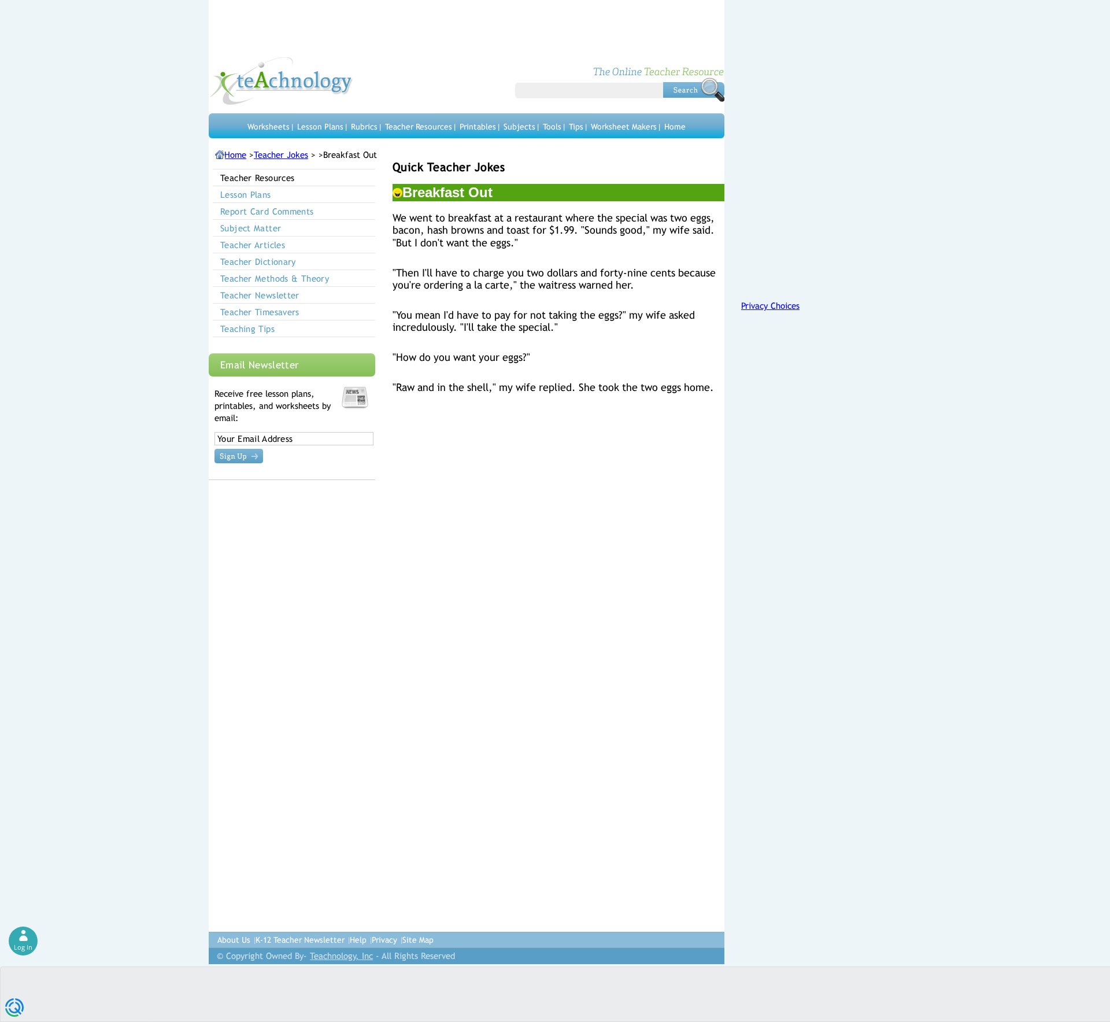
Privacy (384, 939)
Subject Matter (250, 228)
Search (693, 90)
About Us (233, 939)
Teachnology (281, 81)
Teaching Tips (247, 329)
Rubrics (364, 126)
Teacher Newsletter (259, 295)
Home (675, 126)
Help (358, 939)
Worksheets (268, 126)
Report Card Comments (267, 211)
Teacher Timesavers (259, 312)
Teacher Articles (252, 245)
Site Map (418, 939)
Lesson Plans (320, 126)
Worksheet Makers (624, 126)
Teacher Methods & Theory (274, 278)
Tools (552, 126)
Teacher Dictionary (258, 262)
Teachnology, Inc (341, 956)
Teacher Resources (418, 126)
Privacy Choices (770, 306)
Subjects (519, 126)
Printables (478, 126)
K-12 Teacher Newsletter (300, 939)
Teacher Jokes (281, 155)
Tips (576, 126)
